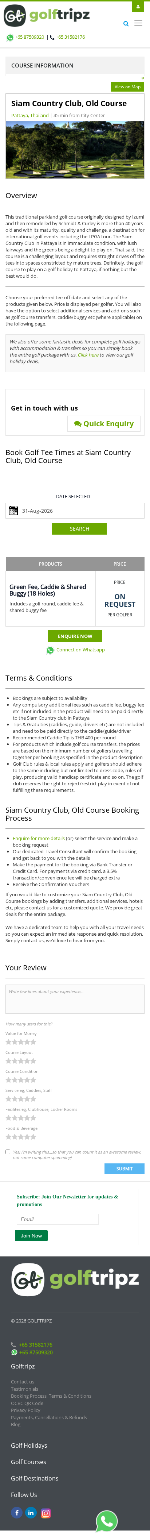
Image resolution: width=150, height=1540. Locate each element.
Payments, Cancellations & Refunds (49, 1411)
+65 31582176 (70, 37)
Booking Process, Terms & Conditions (51, 1389)
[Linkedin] (31, 1506)
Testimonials (24, 1382)
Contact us (22, 1375)
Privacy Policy (25, 1403)
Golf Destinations (35, 1472)
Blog (15, 1417)
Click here (88, 348)
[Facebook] (17, 1506)
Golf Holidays (29, 1439)
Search (79, 522)
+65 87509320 (29, 37)
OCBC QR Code (27, 1396)
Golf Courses (28, 1455)
